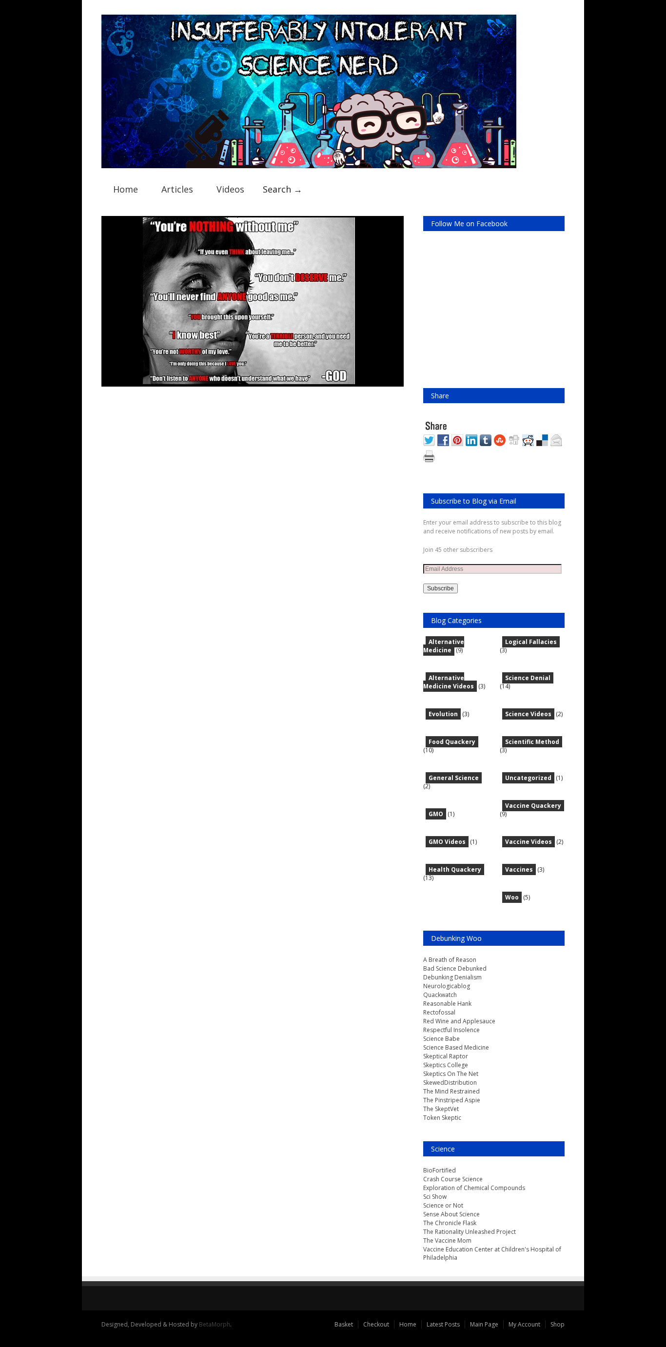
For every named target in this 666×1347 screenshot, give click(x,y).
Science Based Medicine (456, 1047)
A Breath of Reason (449, 960)
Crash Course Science (453, 1179)
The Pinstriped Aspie (451, 1100)
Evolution (443, 714)
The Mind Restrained (451, 1091)
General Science (454, 778)
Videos (230, 189)
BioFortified (439, 1170)
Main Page (484, 1324)
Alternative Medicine (443, 646)
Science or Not (443, 1205)
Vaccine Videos (528, 842)
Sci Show (435, 1196)
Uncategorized (528, 778)
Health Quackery (455, 869)
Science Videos (528, 714)
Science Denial (527, 678)
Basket (343, 1324)
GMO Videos (447, 842)
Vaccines (519, 869)
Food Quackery (452, 742)
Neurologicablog (446, 986)
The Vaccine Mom (447, 1240)
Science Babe (441, 1039)
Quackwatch (440, 995)
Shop (557, 1324)
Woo (512, 897)
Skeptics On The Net (450, 1074)
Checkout (376, 1324)
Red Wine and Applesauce (459, 1021)
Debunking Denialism (452, 977)
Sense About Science (451, 1214)
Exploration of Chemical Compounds (474, 1188)
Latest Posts (443, 1324)
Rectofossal (439, 1012)
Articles (177, 189)
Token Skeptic (442, 1117)
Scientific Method (532, 742)
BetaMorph (214, 1324)
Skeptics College (445, 1065)
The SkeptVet (441, 1109)
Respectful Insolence (451, 1030)
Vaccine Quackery (533, 805)
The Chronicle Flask (449, 1223)
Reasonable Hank (447, 1003)
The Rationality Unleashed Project (469, 1232)
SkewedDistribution (450, 1082)
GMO (436, 814)
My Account (524, 1324)
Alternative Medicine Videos (448, 682)
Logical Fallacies (531, 642)
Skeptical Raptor (445, 1056)
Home (125, 189)
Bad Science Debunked (455, 968)
